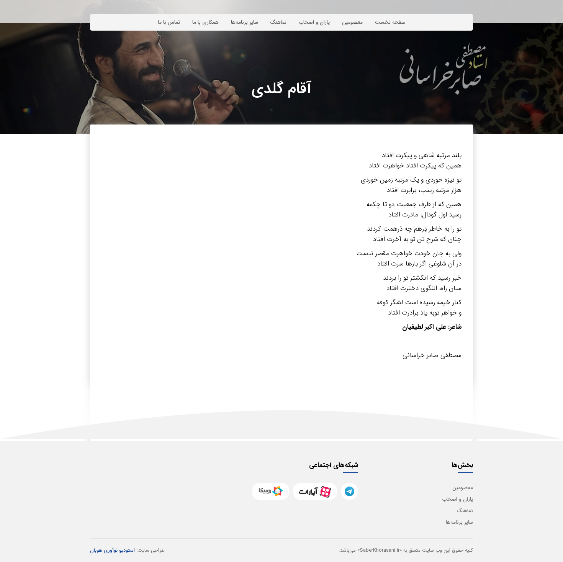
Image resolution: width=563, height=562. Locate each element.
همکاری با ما (205, 22)
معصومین (352, 22)
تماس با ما (169, 22)
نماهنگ (278, 22)
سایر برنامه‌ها (244, 22)
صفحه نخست (390, 22)
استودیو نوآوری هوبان (112, 550)
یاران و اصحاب (314, 22)
